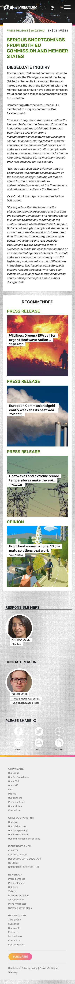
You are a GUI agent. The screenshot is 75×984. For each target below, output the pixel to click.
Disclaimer (14, 968)
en (49, 30)
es (66, 30)
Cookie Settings (48, 968)
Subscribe (20, 956)
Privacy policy (30, 968)
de (55, 30)
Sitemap (12, 972)
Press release (17, 30)
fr (61, 30)
